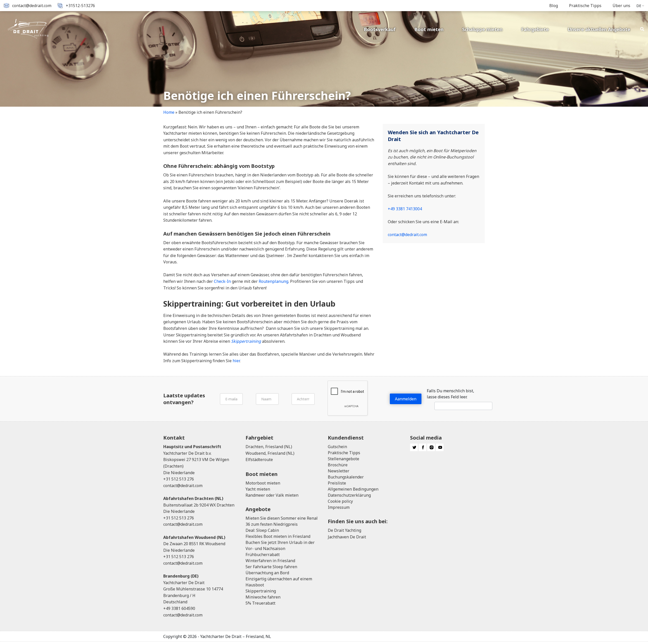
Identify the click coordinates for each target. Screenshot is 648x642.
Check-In (222, 281)
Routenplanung (273, 281)
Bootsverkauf (380, 29)
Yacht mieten (258, 489)
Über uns (621, 5)
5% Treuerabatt (260, 603)
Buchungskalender (346, 477)
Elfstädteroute (259, 459)
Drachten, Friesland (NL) (269, 446)
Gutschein (337, 446)
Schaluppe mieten (482, 29)
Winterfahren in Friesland (270, 560)
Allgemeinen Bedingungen (353, 489)
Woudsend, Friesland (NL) (270, 453)
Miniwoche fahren (263, 597)
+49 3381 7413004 (405, 209)
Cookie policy (340, 501)
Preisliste (337, 483)
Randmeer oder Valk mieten (272, 495)
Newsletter (338, 471)
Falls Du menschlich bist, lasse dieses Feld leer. (450, 394)
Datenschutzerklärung (349, 495)
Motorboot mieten (263, 483)
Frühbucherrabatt (263, 554)
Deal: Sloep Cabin (262, 530)
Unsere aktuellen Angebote (599, 29)
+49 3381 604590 (179, 608)
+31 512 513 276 (178, 479)
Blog (553, 5)
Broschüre (338, 465)
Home (168, 112)
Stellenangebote (343, 459)
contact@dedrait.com (31, 5)
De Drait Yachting (344, 530)
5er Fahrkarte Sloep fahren (271, 566)
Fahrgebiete (535, 29)
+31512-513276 (80, 5)
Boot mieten (428, 29)
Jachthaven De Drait (347, 537)
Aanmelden (405, 399)
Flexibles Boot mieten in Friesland (278, 536)
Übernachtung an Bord (267, 573)
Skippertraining (261, 591)
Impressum (339, 507)
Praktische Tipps (585, 5)
